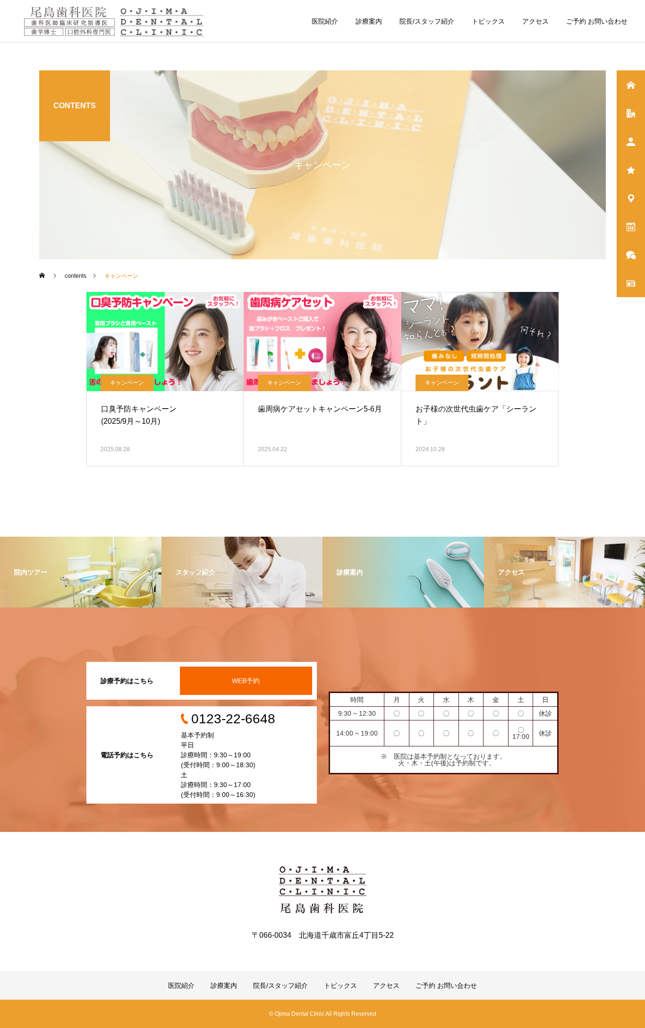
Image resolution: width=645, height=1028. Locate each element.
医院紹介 (325, 21)
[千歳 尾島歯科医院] (116, 21)
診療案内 (369, 21)
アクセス (535, 21)
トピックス (488, 21)
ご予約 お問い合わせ (597, 21)
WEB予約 (246, 681)
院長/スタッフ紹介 (426, 21)
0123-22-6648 (233, 718)
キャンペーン (127, 382)
